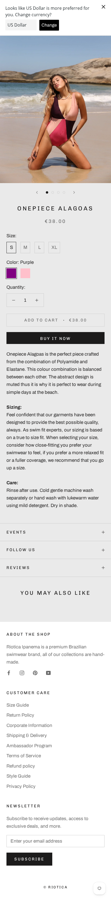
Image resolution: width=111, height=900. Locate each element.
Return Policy (20, 715)
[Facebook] (8, 673)
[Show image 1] (47, 192)
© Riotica (55, 887)
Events (16, 532)
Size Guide (17, 705)
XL (54, 247)
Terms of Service (23, 755)
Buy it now (55, 338)
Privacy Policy (21, 786)
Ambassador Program (29, 745)
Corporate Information (29, 725)
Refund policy (20, 766)
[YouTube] (48, 673)
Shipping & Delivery (26, 735)
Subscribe (29, 859)
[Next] (74, 192)
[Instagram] (22, 673)
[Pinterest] (35, 673)
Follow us (21, 549)
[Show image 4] (64, 192)
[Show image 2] (52, 192)
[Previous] (37, 192)
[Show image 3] (58, 192)
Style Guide (18, 776)
